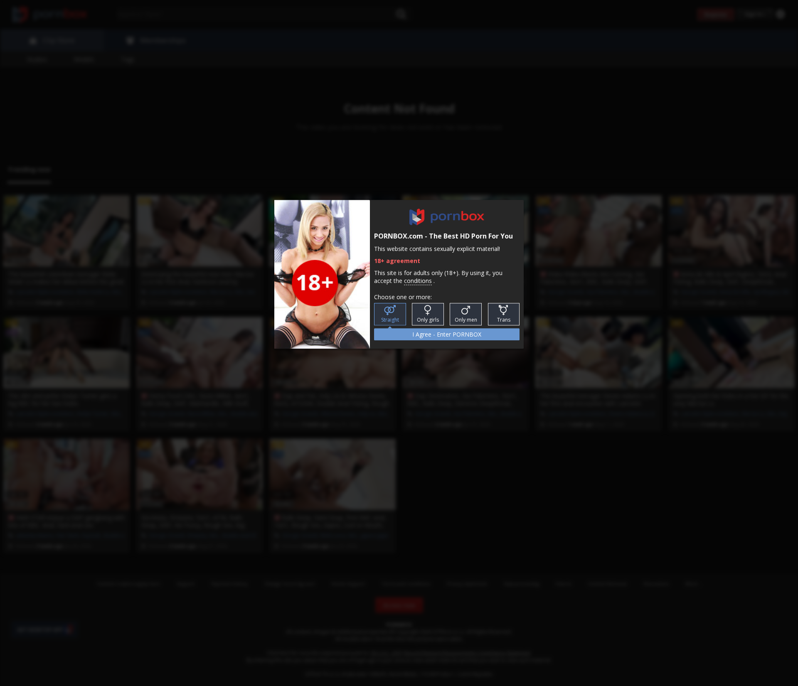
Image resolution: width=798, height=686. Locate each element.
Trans (503, 319)
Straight (390, 319)
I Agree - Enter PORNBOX (446, 334)
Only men (466, 319)
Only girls (428, 319)
